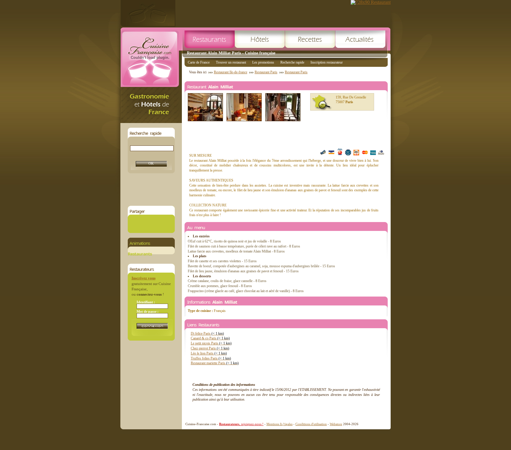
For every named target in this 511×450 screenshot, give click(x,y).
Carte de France (199, 62)
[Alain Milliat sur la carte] (322, 102)
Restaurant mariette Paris (215, 363)
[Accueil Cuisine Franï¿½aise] (151, 121)
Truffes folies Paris (211, 358)
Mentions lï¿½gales (279, 424)
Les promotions (263, 62)
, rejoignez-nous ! (241, 424)
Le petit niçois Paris (211, 343)
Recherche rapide (292, 62)
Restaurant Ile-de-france (230, 72)
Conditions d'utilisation (311, 424)
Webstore (336, 424)
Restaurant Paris (266, 72)
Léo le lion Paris (209, 353)
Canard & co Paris (210, 338)
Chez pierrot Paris (210, 348)
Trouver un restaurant (231, 62)
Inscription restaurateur (327, 62)
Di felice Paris (207, 333)
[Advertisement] (235, 189)
